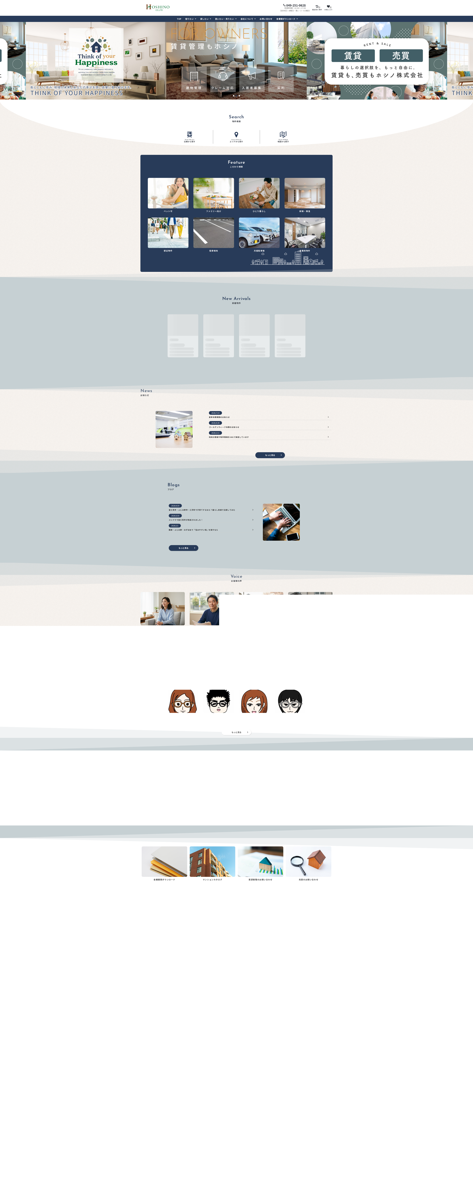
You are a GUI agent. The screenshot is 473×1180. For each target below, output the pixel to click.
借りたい (189, 18)
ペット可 (144, 1153)
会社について (247, 18)
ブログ (291, 1149)
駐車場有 (144, 1171)
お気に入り (328, 8)
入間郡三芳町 (188, 1100)
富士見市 (177, 1100)
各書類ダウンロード (286, 18)
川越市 (168, 1100)
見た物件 (317, 8)
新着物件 (144, 1149)
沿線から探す (189, 141)
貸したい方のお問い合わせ (200, 1138)
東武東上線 (170, 1113)
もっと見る (270, 455)
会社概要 (292, 1153)
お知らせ (292, 1138)
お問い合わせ (266, 18)
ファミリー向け (146, 1156)
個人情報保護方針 (295, 1156)
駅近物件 (144, 1167)
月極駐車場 (145, 1175)
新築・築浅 (145, 1164)
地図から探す (283, 141)
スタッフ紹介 (293, 1145)
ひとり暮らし (145, 1160)
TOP (179, 18)
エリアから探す (236, 141)
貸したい (204, 18)
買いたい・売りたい (224, 18)
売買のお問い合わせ (198, 1155)
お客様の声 (292, 1142)
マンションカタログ (247, 1138)
